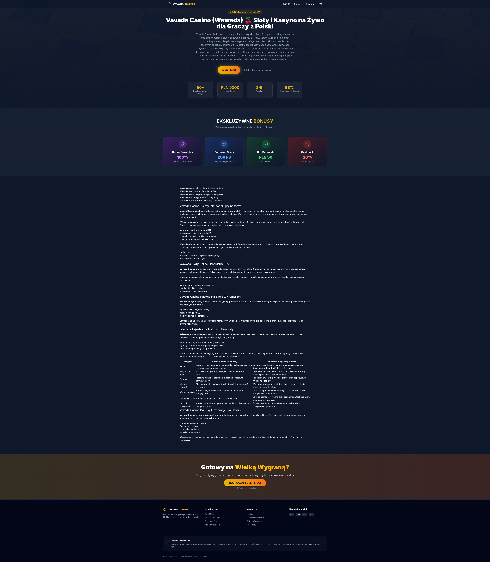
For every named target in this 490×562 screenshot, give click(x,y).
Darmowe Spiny (211, 521)
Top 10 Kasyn (211, 514)
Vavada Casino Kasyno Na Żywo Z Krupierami (202, 194)
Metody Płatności (212, 525)
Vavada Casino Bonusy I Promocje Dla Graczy (202, 200)
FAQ (320, 4)
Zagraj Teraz (229, 70)
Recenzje (310, 4)
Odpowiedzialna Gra (255, 518)
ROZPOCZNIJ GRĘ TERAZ (245, 482)
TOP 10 (286, 4)
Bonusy (298, 4)
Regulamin (251, 525)
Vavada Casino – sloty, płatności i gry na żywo (202, 188)
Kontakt (250, 514)
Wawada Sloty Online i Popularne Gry (198, 191)
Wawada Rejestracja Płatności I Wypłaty (199, 197)
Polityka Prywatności (255, 521)
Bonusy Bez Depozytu (214, 518)
